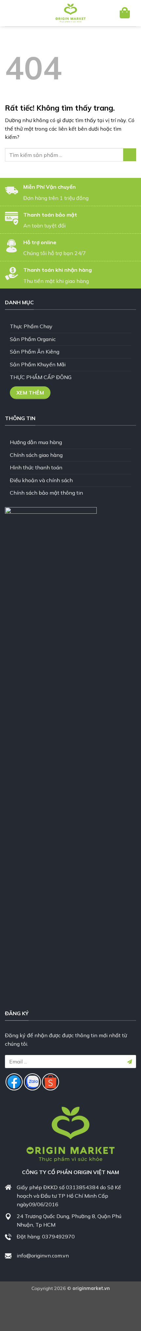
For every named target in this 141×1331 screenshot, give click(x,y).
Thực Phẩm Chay (31, 326)
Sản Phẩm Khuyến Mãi (38, 364)
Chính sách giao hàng (36, 455)
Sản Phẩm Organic (33, 339)
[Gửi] (129, 154)
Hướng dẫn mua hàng (36, 442)
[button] (15, 13)
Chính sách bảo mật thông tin (46, 492)
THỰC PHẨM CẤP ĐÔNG (40, 377)
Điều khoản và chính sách (41, 480)
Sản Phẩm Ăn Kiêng (34, 351)
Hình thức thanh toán (36, 467)
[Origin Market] (70, 13)
